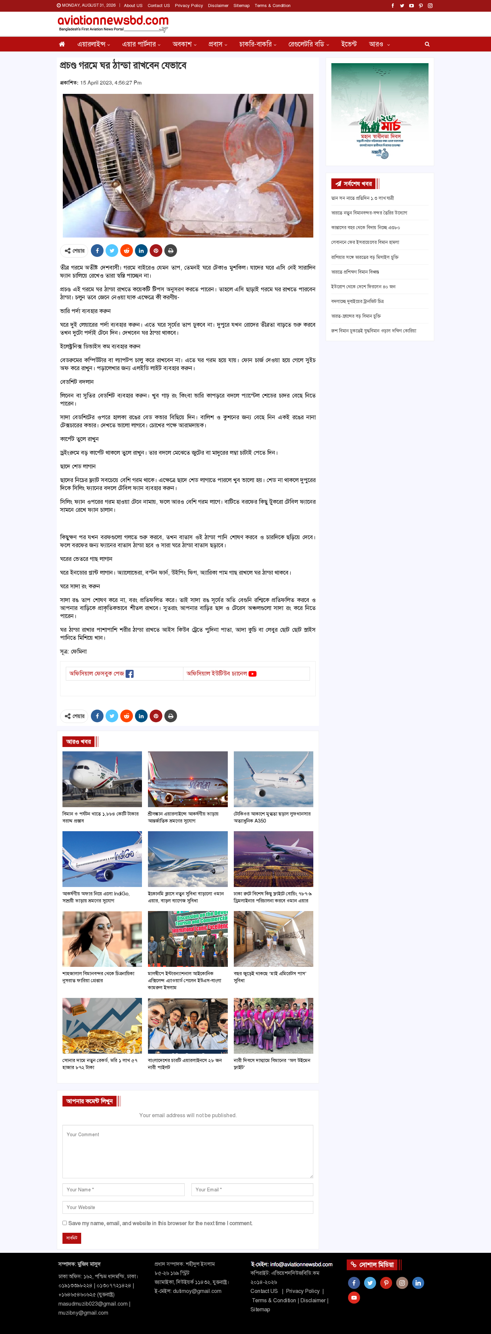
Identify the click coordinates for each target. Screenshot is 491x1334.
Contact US (159, 5)
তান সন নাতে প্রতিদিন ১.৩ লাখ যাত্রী (362, 198)
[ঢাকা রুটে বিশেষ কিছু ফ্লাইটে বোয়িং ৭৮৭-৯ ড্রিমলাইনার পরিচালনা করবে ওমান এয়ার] (273, 859)
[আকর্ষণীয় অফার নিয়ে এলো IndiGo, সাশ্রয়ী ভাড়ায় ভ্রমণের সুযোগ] (102, 859)
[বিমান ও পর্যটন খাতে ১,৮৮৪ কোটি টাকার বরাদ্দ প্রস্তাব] (102, 779)
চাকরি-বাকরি (255, 44)
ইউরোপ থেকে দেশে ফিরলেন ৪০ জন (363, 287)
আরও (377, 44)
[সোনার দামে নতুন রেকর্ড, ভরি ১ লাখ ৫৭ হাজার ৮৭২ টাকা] (102, 1026)
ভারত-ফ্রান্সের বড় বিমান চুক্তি (356, 316)
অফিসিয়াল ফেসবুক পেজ (96, 674)
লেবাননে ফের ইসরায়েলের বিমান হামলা (365, 242)
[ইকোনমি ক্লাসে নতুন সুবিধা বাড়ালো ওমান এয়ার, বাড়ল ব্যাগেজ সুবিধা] (187, 859)
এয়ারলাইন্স (91, 44)
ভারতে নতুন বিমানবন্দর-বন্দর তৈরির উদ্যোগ (369, 213)
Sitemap (241, 5)
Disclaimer (218, 5)
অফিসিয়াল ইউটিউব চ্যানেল (217, 674)
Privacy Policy (189, 5)
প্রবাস (215, 44)
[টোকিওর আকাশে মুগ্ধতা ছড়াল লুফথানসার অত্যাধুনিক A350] (273, 779)
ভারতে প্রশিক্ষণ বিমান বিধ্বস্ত (355, 272)
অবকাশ (182, 44)
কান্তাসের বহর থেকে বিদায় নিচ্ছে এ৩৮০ (365, 228)
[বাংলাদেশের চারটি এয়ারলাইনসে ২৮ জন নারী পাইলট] (187, 1026)
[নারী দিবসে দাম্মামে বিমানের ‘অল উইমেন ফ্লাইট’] (273, 1026)
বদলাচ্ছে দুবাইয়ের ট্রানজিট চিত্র (357, 301)
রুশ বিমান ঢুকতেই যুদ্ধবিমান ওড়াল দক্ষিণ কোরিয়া (373, 331)
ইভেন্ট (349, 44)
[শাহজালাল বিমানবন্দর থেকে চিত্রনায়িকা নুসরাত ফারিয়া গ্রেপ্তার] (102, 939)
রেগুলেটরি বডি (306, 44)
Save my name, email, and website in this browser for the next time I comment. (160, 1223)
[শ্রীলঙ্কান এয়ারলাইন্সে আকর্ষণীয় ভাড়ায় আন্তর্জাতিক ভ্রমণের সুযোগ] (187, 779)
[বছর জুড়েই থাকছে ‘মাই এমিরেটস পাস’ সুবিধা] (273, 939)
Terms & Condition (273, 5)
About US (133, 5)
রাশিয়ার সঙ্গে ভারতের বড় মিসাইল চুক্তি (364, 257)
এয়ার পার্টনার (139, 44)
